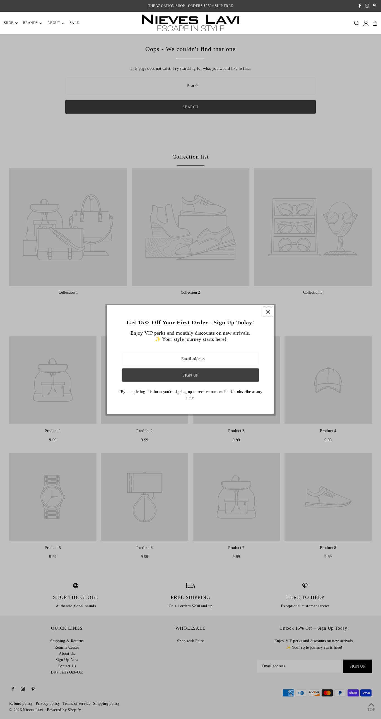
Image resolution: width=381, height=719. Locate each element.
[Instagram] (367, 6)
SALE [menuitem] (74, 23)
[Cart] (375, 23)
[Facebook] (360, 6)
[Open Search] (356, 23)
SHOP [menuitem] (8, 23)
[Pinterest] (374, 6)
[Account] (365, 23)
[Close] (268, 312)
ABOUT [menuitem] (53, 23)
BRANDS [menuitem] (30, 23)
